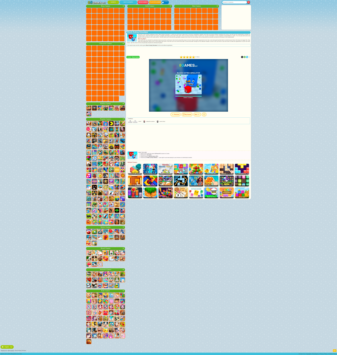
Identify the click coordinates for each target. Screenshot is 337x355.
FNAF (116, 48)
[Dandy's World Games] (111, 108)
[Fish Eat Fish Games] (105, 204)
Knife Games (176, 21)
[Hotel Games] (122, 210)
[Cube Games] (122, 147)
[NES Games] (105, 181)
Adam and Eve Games (116, 65)
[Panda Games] (89, 286)
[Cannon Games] (122, 187)
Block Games (135, 57)
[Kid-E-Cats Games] (100, 313)
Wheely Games (88, 48)
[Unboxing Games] (111, 222)
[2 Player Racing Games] (105, 135)
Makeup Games (146, 21)
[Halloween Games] (117, 147)
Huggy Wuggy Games (121, 76)
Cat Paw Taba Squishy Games (146, 27)
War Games (121, 33)
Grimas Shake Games (116, 87)
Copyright (308, 353)
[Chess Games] (94, 258)
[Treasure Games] (122, 170)
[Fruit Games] (100, 216)
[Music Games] (89, 176)
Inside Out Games (88, 87)
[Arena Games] (122, 135)
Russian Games (215, 16)
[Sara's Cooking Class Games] (89, 324)
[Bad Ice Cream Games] (89, 135)
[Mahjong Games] (94, 253)
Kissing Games (152, 16)
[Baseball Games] (94, 243)
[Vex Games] (111, 193)
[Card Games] (100, 253)
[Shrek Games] (105, 318)
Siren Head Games (121, 70)
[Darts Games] (117, 237)
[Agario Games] (89, 129)
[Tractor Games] (105, 152)
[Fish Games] (100, 280)
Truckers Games (88, 38)
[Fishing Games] (100, 152)
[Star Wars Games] (100, 164)
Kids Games (193, 10)
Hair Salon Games (146, 16)
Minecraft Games (121, 10)
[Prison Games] (117, 222)
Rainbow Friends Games (105, 81)
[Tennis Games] (111, 231)
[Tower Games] (117, 187)
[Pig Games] (89, 274)
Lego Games (110, 53)
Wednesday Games (94, 87)
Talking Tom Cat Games (105, 48)
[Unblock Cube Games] (89, 152)
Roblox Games (105, 103)
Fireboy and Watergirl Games (141, 10)
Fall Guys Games (116, 70)
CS (94, 38)
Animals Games (105, 269)
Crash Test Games (105, 38)
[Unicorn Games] (105, 274)
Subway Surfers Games (116, 53)
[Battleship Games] (94, 147)
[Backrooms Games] (100, 193)
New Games (143, 2)
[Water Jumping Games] (100, 237)
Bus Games (105, 27)
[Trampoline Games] (111, 237)
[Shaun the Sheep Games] (100, 324)
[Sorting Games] (122, 199)
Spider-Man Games (99, 65)
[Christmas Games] (122, 295)
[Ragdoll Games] (122, 204)
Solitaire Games (210, 16)
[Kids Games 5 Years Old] (105, 307)
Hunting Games (88, 33)
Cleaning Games (130, 27)
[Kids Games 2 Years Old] (89, 307)
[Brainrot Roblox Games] (117, 108)
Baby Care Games (163, 21)
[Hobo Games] (94, 324)
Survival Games (110, 21)
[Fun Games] (89, 341)
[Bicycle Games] (105, 231)
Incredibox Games (105, 93)
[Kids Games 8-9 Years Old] (122, 307)
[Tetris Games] (105, 170)
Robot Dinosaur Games (105, 21)
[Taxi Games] (105, 141)
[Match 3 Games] (117, 164)
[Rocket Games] (117, 181)
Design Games (168, 21)
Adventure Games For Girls (163, 10)
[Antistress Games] (122, 181)
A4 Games (105, 76)
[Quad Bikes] (89, 193)
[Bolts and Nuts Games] (117, 204)
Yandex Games (210, 10)
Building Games (210, 27)
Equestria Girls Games (135, 10)
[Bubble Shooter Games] (105, 123)
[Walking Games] (89, 187)
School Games (204, 27)
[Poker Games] (117, 253)
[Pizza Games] (122, 324)
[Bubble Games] (122, 301)
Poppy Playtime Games (110, 98)
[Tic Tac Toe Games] (100, 264)
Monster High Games (157, 10)
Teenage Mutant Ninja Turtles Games (121, 65)
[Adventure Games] (111, 135)
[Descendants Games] (89, 336)
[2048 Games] (117, 170)
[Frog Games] (117, 286)
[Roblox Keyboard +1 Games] (89, 114)
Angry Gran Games (105, 53)
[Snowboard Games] (117, 231)
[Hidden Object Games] (122, 164)
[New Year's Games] (111, 164)
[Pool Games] (100, 231)
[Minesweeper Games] (117, 258)
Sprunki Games (99, 93)
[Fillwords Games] (117, 176)
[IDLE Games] (111, 216)
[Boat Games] (117, 141)
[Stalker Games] (94, 193)
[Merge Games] (117, 199)
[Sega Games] (94, 164)
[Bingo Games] (122, 258)
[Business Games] (111, 176)
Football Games (94, 10)
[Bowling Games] (89, 231)
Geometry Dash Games (215, 10)
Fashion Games (157, 21)
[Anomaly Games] (117, 210)
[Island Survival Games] (94, 216)
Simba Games (121, 81)
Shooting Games (121, 27)
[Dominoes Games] (122, 253)
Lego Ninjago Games (110, 48)
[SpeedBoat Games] (105, 158)
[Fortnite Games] (105, 147)
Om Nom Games (88, 59)
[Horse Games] (100, 274)
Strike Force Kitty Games (88, 65)
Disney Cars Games (105, 59)
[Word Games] (105, 187)
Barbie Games (146, 10)
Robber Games (116, 21)
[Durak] (89, 253)
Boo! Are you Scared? (88, 98)
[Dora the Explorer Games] (117, 301)
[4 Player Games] (100, 123)
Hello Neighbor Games (94, 81)
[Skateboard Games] (94, 237)
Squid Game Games (99, 76)
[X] (242, 57)
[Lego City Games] (89, 147)
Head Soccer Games (110, 33)
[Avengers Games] (117, 330)
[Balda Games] (117, 193)
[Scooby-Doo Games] (100, 318)
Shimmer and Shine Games (88, 70)
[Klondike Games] (105, 253)
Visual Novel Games (168, 16)
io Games (187, 16)
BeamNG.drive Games (110, 38)
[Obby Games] (100, 108)
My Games (188, 114)
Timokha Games (110, 93)
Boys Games (128, 2)
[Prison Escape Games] (89, 210)
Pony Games (130, 10)
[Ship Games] (100, 141)
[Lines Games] (89, 170)
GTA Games (88, 27)
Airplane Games (105, 33)
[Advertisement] (236, 17)
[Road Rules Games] (117, 129)
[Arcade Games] (111, 123)
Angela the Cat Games (130, 16)
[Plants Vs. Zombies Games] (111, 170)
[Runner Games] (100, 181)
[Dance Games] (105, 336)
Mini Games (193, 21)
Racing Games (121, 16)
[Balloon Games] (117, 152)
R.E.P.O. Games (94, 98)
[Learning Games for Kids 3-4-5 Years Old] (105, 295)
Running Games (116, 27)
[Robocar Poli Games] (94, 336)
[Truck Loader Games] (94, 135)
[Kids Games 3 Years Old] (94, 307)
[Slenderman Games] (122, 129)
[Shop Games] (111, 336)
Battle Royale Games (116, 10)
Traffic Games (121, 38)
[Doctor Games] (100, 147)
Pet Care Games (168, 27)
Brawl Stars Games (94, 76)
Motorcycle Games (99, 16)
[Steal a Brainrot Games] (105, 108)
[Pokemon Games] (105, 330)
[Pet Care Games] (111, 274)
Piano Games (135, 27)
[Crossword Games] (94, 152)
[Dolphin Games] (105, 280)
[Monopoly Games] (94, 264)
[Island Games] (94, 204)
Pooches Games (121, 59)
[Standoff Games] (111, 210)
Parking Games (88, 10)
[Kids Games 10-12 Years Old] (89, 313)
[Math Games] (89, 301)
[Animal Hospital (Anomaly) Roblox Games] (122, 108)
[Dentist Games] (100, 330)
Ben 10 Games (110, 65)
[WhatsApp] (245, 57)
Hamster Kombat (121, 87)
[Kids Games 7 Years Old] (117, 307)
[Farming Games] (105, 164)
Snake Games (210, 21)
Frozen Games (135, 16)
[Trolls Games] (89, 318)
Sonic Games (116, 59)
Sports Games (176, 16)
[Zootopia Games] (122, 313)
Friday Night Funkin (105, 87)
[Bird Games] (94, 286)
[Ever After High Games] (94, 318)
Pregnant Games (163, 16)
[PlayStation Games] (122, 193)
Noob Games (88, 81)
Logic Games (198, 16)
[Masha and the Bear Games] (94, 295)
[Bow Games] (100, 135)
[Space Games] (117, 135)
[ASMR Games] (94, 210)
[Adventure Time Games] (122, 318)
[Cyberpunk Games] (111, 147)
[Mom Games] (117, 336)
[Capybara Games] (111, 286)
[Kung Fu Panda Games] (117, 318)
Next (196, 114)
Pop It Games (182, 21)
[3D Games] (94, 158)
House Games (157, 27)
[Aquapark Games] (105, 129)
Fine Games (187, 21)
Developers (315, 353)
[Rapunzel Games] (94, 301)
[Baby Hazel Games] (117, 295)
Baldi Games (110, 76)
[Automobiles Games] (94, 123)
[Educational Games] (100, 295)
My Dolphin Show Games (94, 59)
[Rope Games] (117, 216)
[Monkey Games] (111, 280)
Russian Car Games (94, 27)
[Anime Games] (89, 330)
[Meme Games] (105, 199)
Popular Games (105, 119)
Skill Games (204, 10)
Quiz (152, 10)
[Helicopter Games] (89, 141)
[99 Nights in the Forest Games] (94, 108)
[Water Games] (105, 222)
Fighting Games (116, 16)
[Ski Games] (122, 231)
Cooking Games (152, 27)
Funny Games (182, 16)
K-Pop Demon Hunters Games (116, 98)
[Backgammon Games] (105, 258)
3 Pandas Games (99, 59)
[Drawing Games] (94, 313)
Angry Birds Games (121, 53)
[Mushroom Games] (122, 222)
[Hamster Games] (105, 286)
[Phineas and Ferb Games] (111, 318)
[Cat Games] (94, 274)
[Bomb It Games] (94, 129)
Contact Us (302, 353)
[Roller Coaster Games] (89, 181)
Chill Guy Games (116, 93)
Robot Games (94, 21)
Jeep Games (94, 33)
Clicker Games (204, 16)
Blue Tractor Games (110, 70)
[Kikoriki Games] (111, 295)
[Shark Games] (94, 280)
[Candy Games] (105, 301)
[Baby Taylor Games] (111, 313)
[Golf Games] (94, 231)
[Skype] (247, 57)
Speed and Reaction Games (198, 21)
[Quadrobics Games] (122, 237)
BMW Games (99, 38)
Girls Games (182, 10)
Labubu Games (105, 98)
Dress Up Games (141, 16)
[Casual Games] (105, 193)
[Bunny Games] (117, 280)
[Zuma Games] (89, 158)
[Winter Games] (111, 187)
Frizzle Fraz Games (105, 65)
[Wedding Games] (122, 330)
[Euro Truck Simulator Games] (105, 176)
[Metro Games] (122, 152)
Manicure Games (135, 21)
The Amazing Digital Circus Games (88, 93)
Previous (176, 114)
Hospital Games (130, 21)
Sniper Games (88, 21)
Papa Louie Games (157, 16)
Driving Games (116, 33)
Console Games (215, 27)
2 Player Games (155, 2)
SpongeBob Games (94, 48)
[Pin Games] (122, 216)
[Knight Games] (111, 199)
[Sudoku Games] (111, 258)
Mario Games (94, 65)
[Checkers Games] (100, 258)
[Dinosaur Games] (122, 274)
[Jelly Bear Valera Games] (105, 313)
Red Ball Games (88, 53)
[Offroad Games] (94, 141)
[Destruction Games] (100, 176)
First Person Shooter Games (110, 27)
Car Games (88, 16)
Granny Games (116, 76)
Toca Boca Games (110, 81)
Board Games (105, 248)
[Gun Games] (89, 164)
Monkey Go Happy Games (94, 70)
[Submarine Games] (122, 141)
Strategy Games (99, 10)
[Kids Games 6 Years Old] (111, 307)
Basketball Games (187, 27)
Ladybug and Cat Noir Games (99, 53)
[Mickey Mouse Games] (105, 324)
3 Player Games (176, 27)
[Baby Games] (89, 295)
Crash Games (94, 16)
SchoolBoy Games (99, 81)
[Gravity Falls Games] (117, 324)
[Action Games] (89, 123)
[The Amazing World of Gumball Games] (111, 324)
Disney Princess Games (152, 21)
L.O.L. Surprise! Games (163, 27)
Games (113, 2)
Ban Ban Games (99, 87)
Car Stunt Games (204, 21)
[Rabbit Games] (100, 286)
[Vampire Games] (100, 199)
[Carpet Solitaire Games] (89, 258)
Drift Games (99, 27)
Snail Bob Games (121, 48)
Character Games (105, 43)
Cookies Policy (332, 353)
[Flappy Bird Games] (100, 187)
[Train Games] (111, 141)
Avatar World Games (116, 81)
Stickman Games (105, 16)
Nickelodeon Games (198, 27)
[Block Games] (94, 170)
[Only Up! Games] (94, 199)
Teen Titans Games (105, 70)
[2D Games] (100, 158)
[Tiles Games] (111, 204)
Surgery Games (141, 21)
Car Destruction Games (116, 38)
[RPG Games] (117, 123)
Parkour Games (99, 33)
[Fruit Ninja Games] (122, 123)
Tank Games (105, 10)
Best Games (196, 6)
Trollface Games (94, 53)
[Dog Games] (117, 274)
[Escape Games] (100, 129)
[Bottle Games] (105, 216)
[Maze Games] (89, 199)
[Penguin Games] (122, 280)
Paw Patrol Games (99, 48)
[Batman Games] (94, 330)
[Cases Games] (89, 216)
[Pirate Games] (117, 158)
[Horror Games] (94, 187)
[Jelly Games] (89, 222)
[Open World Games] (100, 170)
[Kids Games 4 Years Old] (100, 307)
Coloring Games (168, 10)
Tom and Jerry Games (99, 70)
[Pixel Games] (111, 152)
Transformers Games (94, 93)
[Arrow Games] (100, 222)
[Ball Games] (122, 176)
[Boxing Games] (105, 237)
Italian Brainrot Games (99, 98)
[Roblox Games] (89, 108)
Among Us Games (88, 76)
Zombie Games (110, 10)
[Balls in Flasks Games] (89, 204)
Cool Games (182, 27)
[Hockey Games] (89, 237)
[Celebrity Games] (122, 336)
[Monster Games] (111, 181)
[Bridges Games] (105, 210)
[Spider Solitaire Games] (111, 253)
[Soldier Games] (111, 158)
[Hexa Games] (100, 210)
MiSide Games (121, 93)
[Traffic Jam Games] (94, 222)
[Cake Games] (94, 176)
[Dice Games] (89, 264)
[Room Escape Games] (111, 129)
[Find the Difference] (117, 313)
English (7, 347)
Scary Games (193, 16)
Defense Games (193, 27)
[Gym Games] (89, 243)
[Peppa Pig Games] (111, 301)
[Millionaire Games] (94, 181)
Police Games (99, 21)
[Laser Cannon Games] (122, 158)
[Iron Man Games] (111, 330)
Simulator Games (187, 10)
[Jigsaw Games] (100, 301)
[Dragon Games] (89, 280)
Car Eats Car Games (121, 21)
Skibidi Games (110, 87)
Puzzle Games (215, 21)
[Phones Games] (100, 204)
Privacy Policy (323, 353)
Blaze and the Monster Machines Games (110, 59)
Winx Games (141, 27)
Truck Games (110, 16)
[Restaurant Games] (100, 336)
